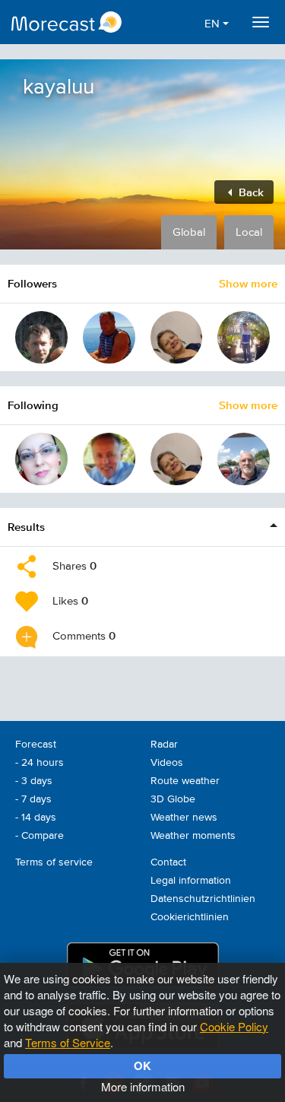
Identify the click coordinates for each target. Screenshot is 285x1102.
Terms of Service (67, 1042)
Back (250, 192)
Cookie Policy (234, 1026)
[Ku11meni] (176, 337)
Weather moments (193, 835)
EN (213, 24)
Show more (248, 283)
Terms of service (54, 862)
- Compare (39, 835)
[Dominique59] (109, 459)
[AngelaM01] (41, 459)
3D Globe (172, 799)
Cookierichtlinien (189, 917)
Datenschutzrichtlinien (202, 899)
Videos (166, 762)
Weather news (183, 817)
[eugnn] (243, 337)
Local (249, 232)
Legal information (190, 880)
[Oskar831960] (243, 459)
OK (142, 1065)
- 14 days (35, 817)
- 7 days (33, 799)
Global (189, 232)
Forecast (35, 744)
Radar (164, 744)
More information (143, 1086)
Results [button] (26, 526)
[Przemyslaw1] (41, 337)
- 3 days (33, 781)
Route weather (185, 781)
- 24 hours (39, 762)
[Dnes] (109, 337)
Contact (168, 862)
